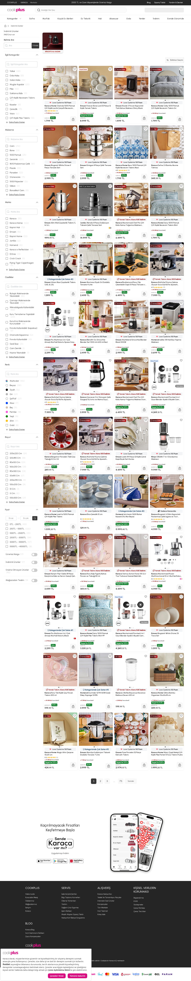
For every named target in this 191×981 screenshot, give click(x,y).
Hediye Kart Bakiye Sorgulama (73, 918)
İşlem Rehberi (66, 911)
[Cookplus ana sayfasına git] (33, 945)
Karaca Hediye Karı (104, 894)
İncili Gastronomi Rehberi (34, 933)
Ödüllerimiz (29, 901)
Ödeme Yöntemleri (68, 901)
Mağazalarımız (31, 904)
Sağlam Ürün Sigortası (70, 908)
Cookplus (32, 888)
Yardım (64, 904)
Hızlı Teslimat (102, 911)
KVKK (136, 901)
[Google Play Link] (60, 861)
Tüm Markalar (102, 908)
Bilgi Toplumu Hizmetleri (70, 897)
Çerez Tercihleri (140, 911)
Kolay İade (101, 914)
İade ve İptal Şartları (69, 894)
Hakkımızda (30, 894)
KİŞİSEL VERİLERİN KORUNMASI (145, 889)
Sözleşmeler (138, 905)
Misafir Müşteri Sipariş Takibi (72, 914)
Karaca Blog (29, 930)
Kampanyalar (102, 904)
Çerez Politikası (139, 908)
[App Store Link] (44, 861)
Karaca (28, 911)
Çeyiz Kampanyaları (33, 936)
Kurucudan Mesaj (31, 897)
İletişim (28, 908)
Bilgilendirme (139, 898)
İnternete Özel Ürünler (105, 901)
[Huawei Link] (76, 861)
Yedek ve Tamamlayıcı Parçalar (109, 897)
